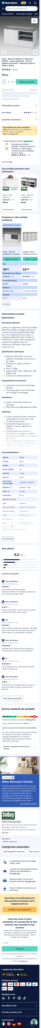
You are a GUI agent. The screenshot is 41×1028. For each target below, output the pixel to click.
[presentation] (34, 747)
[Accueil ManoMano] (10, 2)
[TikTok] (24, 998)
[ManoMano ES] (19, 1024)
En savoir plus (23, 961)
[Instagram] (19, 998)
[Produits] (3, 8)
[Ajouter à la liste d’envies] (35, 52)
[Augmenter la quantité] (12, 81)
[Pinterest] (14, 998)
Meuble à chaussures (10, 841)
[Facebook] (8, 998)
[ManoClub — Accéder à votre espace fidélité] (23, 2)
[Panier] (35, 2)
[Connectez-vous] (30, 2)
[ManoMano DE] (14, 1024)
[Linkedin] (3, 998)
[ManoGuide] (34, 1022)
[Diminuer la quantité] (4, 81)
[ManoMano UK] (8, 1024)
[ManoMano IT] (3, 1024)
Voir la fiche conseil (27, 804)
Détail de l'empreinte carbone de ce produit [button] (16, 747)
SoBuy (10, 162)
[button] (20, 148)
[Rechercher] (7, 8)
